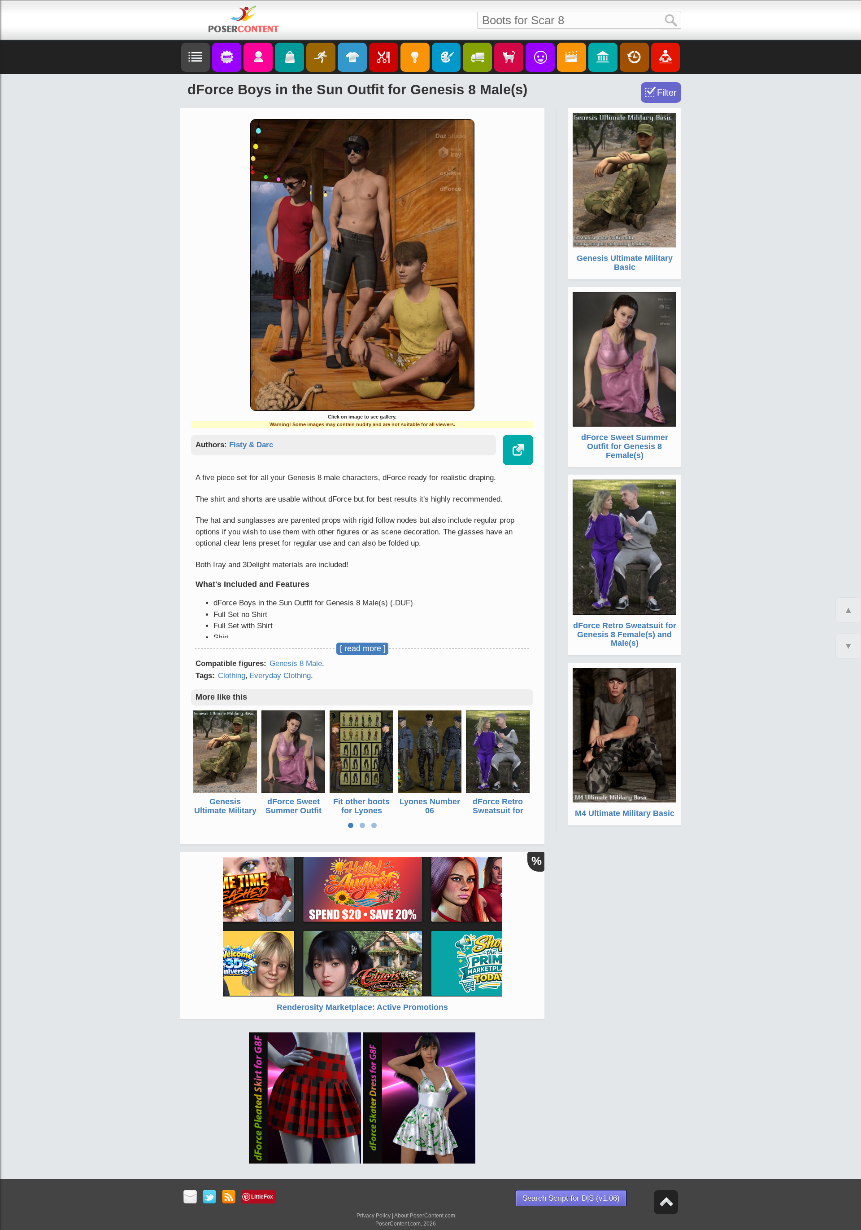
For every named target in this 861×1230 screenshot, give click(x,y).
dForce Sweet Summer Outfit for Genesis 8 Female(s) (293, 815)
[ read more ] (363, 648)
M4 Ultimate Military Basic (624, 813)
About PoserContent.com (424, 1215)
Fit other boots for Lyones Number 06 (361, 810)
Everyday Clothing (280, 675)
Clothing (231, 675)
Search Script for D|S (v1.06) (571, 1198)
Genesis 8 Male (296, 663)
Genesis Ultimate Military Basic (225, 810)
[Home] (243, 18)
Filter (667, 92)
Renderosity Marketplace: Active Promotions (362, 1007)
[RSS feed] (229, 1197)
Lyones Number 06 (430, 806)
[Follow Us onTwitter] (209, 1197)
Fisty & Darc (251, 445)
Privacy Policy (374, 1215)
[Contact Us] (190, 1197)
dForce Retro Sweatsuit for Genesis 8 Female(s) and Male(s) (624, 634)
